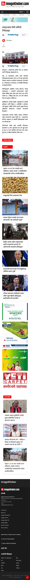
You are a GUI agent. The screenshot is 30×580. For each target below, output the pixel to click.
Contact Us (4, 510)
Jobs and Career (5, 525)
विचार (2, 566)
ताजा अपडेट (7, 397)
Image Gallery (4, 523)
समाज (2, 571)
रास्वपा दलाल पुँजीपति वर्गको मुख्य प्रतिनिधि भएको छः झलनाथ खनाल (14, 418)
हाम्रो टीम (4, 548)
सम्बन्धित (5, 147)
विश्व (17, 558)
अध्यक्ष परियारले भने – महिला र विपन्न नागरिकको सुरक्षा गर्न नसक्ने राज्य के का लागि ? (15, 442)
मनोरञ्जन (18, 568)
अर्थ (2, 568)
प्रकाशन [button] (21, 12)
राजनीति (3, 563)
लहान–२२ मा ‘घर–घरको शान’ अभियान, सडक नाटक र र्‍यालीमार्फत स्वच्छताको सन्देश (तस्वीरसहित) (14, 467)
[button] (27, 12)
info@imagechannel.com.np (7, 505)
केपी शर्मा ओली (6, 15)
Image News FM (5, 520)
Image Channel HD (5, 515)
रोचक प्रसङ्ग (18, 561)
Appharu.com (18, 577)
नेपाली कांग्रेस (22, 15)
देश (2, 561)
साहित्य (17, 566)
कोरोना (14, 15)
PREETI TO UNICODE (6, 558)
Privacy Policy (4, 528)
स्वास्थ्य (17, 563)
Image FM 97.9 (4, 518)
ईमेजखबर (9, 40)
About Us (3, 513)
